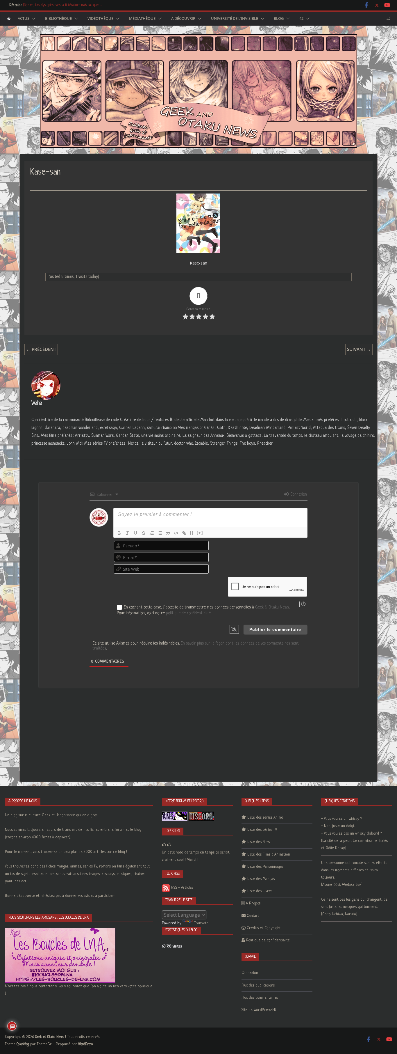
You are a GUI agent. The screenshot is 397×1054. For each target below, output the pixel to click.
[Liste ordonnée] (152, 533)
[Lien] (184, 533)
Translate (201, 923)
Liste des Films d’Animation (268, 854)
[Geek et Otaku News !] (9, 19)
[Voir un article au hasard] (388, 19)
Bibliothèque (58, 19)
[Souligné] (135, 533)
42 (301, 19)
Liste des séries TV (262, 830)
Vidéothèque (100, 19)
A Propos (253, 903)
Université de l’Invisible (234, 19)
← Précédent (41, 349)
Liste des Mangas (261, 879)
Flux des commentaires (260, 998)
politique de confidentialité (188, 613)
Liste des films (258, 842)
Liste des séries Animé (265, 817)
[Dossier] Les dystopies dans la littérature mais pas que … (62, 5)
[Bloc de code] (176, 533)
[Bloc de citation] (168, 533)
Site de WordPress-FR (259, 1010)
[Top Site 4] (169, 845)
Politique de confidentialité (268, 940)
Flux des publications (258, 985)
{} (192, 532)
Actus (23, 19)
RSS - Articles (181, 888)
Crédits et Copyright (264, 928)
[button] (32, 19)
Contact (253, 916)
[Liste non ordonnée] (160, 533)
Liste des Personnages (265, 867)
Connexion (298, 494)
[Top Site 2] (164, 845)
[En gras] (119, 533)
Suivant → (359, 349)
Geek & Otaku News (272, 607)
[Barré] (144, 533)
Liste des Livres (259, 891)
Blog (279, 19)
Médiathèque (142, 19)
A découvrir (183, 19)
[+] (200, 532)
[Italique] (127, 533)
